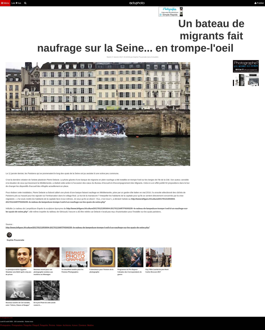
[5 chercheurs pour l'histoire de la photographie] (102, 257)
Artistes (59, 325)
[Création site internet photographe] (171, 16)
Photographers (17, 325)
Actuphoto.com (7, 318)
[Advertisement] (120, 21)
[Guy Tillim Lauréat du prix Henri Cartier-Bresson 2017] (158, 257)
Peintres (52, 325)
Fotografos (27, 325)
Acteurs (75, 325)
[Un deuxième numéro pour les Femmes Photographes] (74, 257)
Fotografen (44, 325)
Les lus (16, 3)
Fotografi (36, 325)
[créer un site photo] (246, 85)
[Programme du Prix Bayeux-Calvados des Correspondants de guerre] (130, 257)
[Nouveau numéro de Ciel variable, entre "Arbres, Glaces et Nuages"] (19, 290)
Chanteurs (82, 325)
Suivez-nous (29, 321)
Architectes (67, 325)
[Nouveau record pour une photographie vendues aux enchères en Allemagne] (47, 257)
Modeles (90, 325)
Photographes (5, 325)
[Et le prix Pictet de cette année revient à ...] (47, 290)
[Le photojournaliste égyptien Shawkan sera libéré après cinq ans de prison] (19, 257)
